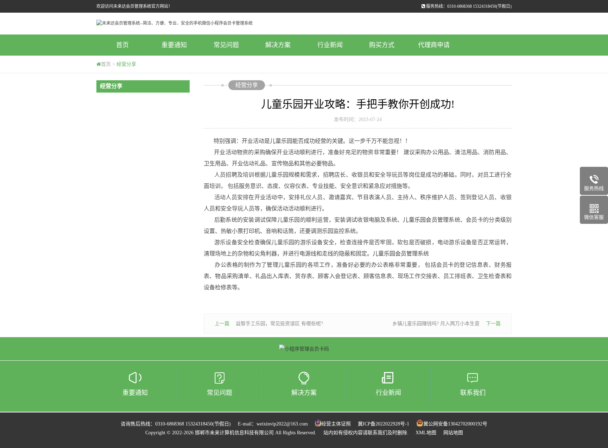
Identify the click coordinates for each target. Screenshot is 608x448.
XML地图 (426, 432)
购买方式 (381, 45)
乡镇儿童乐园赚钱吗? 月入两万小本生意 (436, 323)
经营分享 (126, 64)
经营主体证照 (336, 424)
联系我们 (473, 392)
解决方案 (278, 45)
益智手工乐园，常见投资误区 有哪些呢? (279, 323)
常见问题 (226, 45)
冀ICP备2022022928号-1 (383, 424)
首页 (122, 45)
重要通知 (174, 45)
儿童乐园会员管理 (426, 220)
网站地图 (453, 432)
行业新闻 (330, 45)
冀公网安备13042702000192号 (455, 424)
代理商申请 (434, 45)
